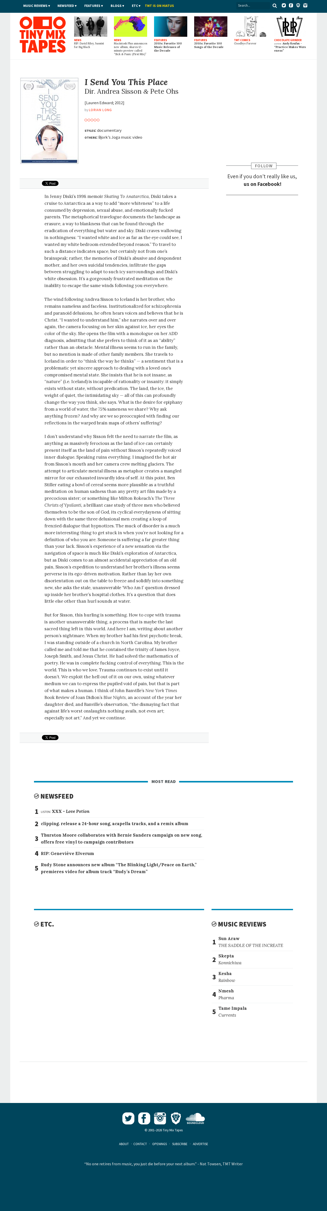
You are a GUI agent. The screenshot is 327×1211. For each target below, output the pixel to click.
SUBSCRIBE (180, 1144)
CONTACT (140, 1144)
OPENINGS (159, 1144)
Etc (135, 6)
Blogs (116, 6)
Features (92, 6)
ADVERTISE (200, 1144)
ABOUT (124, 1144)
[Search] (275, 5)
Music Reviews (35, 6)
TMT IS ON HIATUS (159, 6)
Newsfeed (65, 6)
